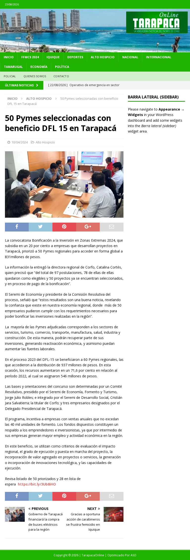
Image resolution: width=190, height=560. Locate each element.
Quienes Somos (35, 76)
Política (62, 67)
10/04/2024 (19, 142)
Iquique (53, 57)
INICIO (9, 57)
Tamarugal (13, 67)
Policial (10, 76)
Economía (38, 67)
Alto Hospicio (103, 57)
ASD (133, 555)
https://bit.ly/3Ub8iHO (37, 484)
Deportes (75, 57)
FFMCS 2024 (30, 57)
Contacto (61, 76)
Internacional (158, 57)
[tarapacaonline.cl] (95, 49)
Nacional (130, 57)
